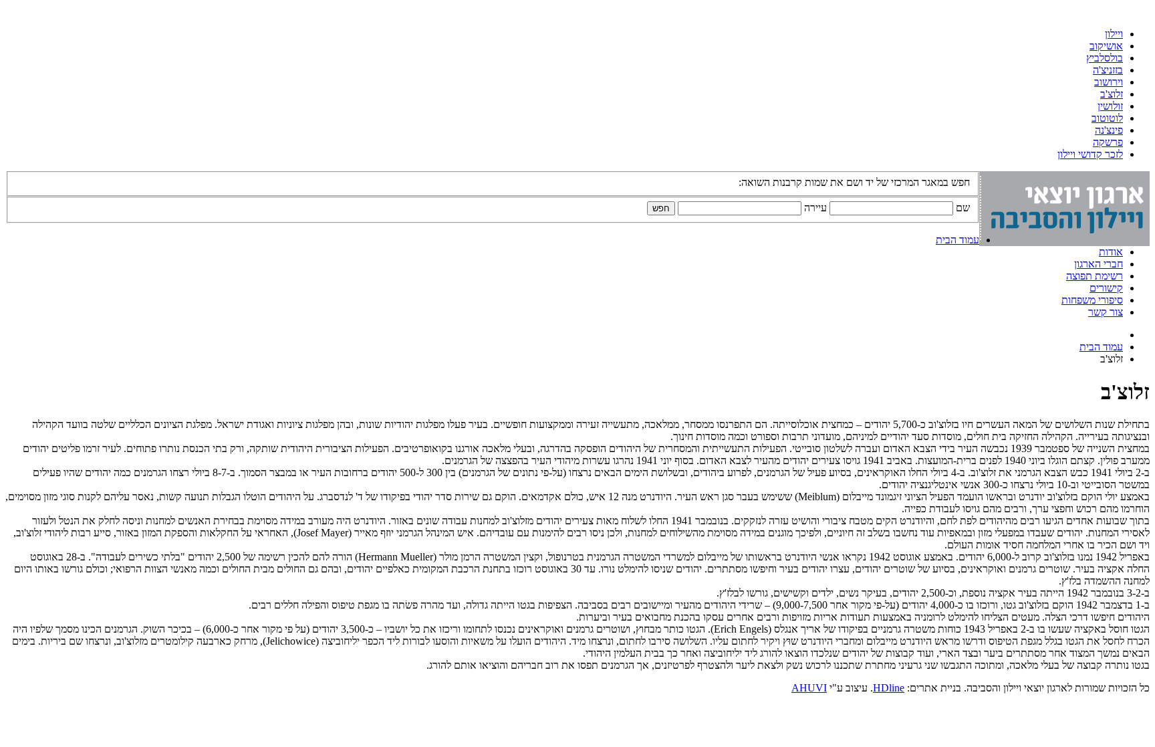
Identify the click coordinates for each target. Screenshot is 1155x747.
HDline (888, 687)
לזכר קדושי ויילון (1090, 154)
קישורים (1106, 288)
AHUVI (809, 687)
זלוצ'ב (1111, 94)
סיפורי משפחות (1092, 300)
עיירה (815, 207)
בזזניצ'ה (1108, 70)
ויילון (1114, 33)
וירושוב (1108, 82)
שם (963, 207)
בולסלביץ (1104, 58)
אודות (1111, 251)
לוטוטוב (1107, 118)
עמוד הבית (957, 239)
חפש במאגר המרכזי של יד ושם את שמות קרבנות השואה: (854, 182)
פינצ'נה (1109, 130)
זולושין (1110, 106)
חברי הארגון (1098, 264)
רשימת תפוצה (1094, 276)
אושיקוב (1106, 45)
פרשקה (1108, 142)
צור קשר (1105, 312)
